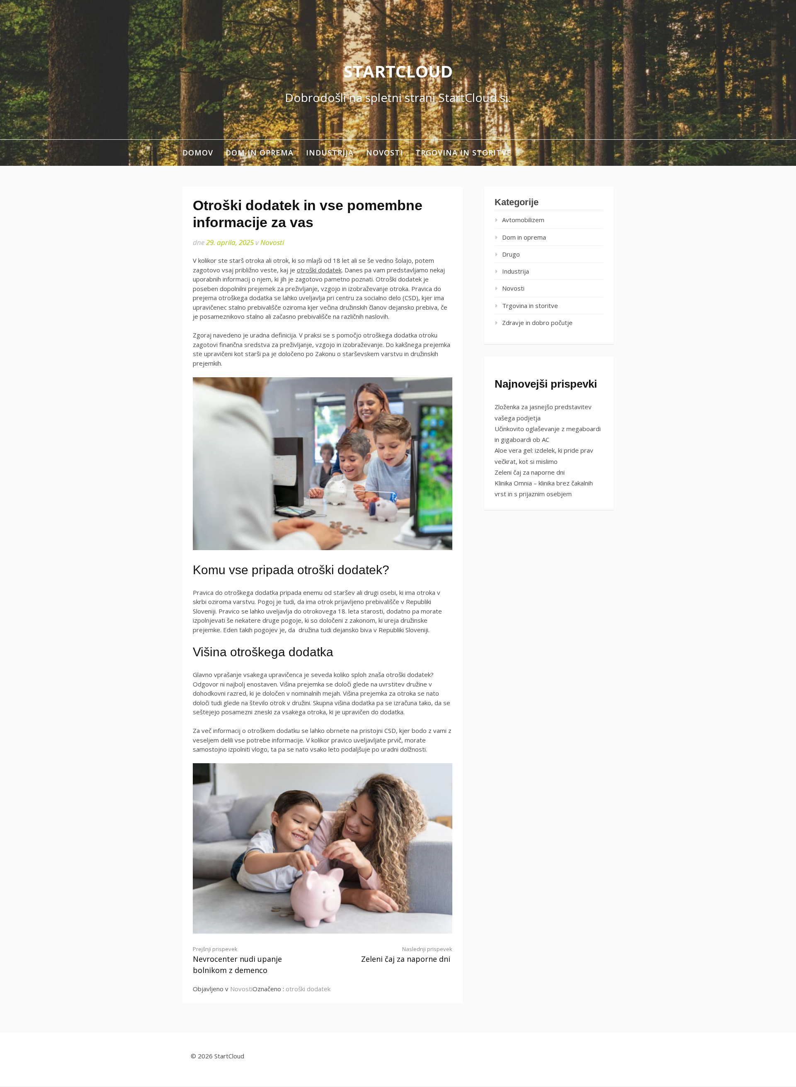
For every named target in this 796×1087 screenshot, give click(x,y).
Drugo (511, 254)
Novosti (384, 153)
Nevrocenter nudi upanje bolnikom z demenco (237, 960)
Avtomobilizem (523, 220)
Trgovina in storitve (463, 153)
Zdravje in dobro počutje (537, 322)
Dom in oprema (260, 153)
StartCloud (398, 71)
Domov (197, 153)
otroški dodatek (319, 270)
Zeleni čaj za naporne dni (406, 954)
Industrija (330, 153)
